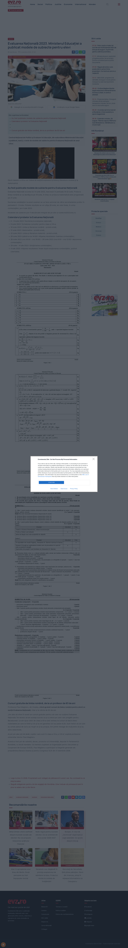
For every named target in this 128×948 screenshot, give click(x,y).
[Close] (94, 459)
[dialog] (64, 474)
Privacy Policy (74, 488)
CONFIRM (51, 482)
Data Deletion (54, 488)
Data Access (64, 488)
